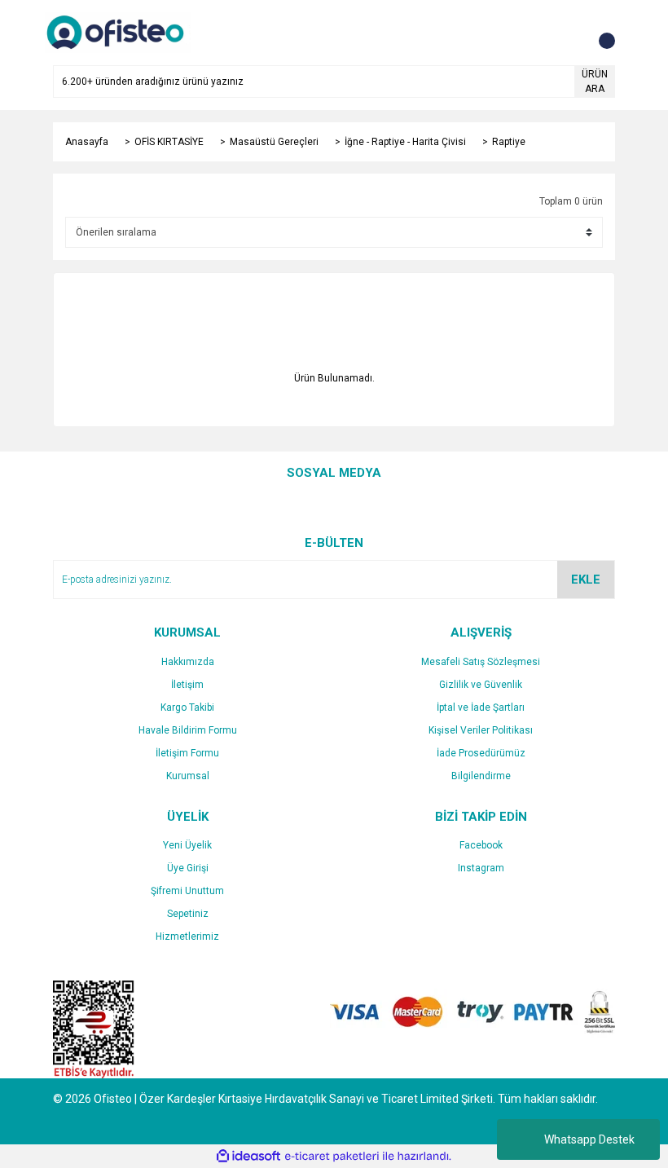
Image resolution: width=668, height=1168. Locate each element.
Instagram (481, 868)
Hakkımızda (187, 662)
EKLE (585, 579)
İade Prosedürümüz (481, 753)
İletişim (187, 684)
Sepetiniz (188, 913)
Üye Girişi (188, 868)
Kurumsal (187, 776)
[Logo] (118, 31)
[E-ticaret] (332, 1156)
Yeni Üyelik (187, 845)
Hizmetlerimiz (187, 936)
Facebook (481, 845)
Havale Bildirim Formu (187, 730)
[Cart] (598, 32)
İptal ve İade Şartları (481, 707)
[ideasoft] (248, 1156)
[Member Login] (566, 32)
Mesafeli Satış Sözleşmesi (480, 662)
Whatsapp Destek (589, 1139)
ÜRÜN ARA (595, 81)
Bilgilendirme (481, 776)
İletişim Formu (187, 753)
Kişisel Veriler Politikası (480, 730)
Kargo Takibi (187, 707)
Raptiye (508, 142)
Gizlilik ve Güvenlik (480, 684)
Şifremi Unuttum (187, 891)
